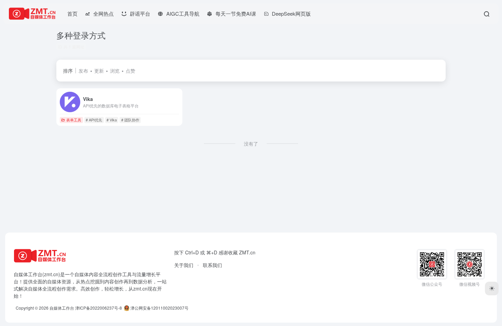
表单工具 (73, 119)
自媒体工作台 (62, 308)
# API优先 (94, 119)
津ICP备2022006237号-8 (98, 308)
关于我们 (183, 265)
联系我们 (212, 265)
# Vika (112, 119)
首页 (72, 13)
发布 (83, 70)
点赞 (130, 70)
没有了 (251, 143)
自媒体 (81, 274)
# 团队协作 (130, 119)
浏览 (115, 70)
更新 (99, 70)
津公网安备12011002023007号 (159, 308)
